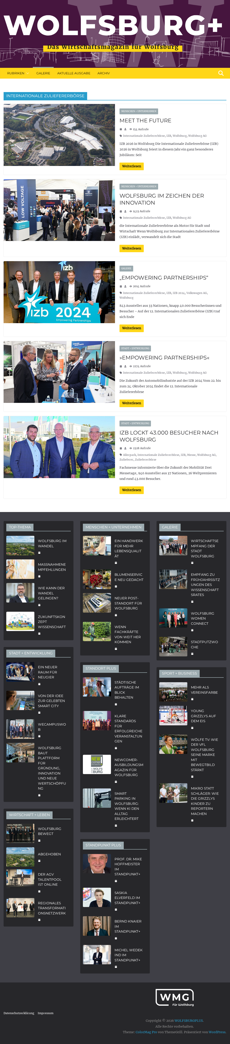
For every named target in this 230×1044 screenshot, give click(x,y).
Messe (191, 455)
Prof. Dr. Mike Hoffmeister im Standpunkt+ (128, 866)
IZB (168, 135)
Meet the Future (145, 120)
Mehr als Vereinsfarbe (204, 690)
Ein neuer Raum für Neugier (47, 672)
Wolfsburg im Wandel (52, 543)
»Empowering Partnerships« (164, 357)
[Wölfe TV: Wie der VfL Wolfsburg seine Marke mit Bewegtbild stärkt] (173, 758)
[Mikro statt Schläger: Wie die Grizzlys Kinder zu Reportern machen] (173, 803)
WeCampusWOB (52, 727)
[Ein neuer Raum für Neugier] (20, 675)
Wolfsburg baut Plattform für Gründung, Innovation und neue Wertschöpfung (52, 768)
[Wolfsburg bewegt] (20, 834)
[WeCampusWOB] (20, 729)
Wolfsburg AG (197, 135)
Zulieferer (126, 459)
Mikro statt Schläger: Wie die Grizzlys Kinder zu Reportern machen (205, 801)
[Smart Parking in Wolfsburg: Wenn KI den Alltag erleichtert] (97, 809)
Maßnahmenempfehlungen (52, 567)
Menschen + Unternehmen (138, 111)
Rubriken (15, 73)
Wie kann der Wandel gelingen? (51, 593)
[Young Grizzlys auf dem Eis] (173, 719)
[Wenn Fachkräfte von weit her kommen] (97, 637)
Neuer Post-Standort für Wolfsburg (128, 603)
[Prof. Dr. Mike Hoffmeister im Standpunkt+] (97, 869)
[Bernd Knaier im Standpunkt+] (97, 929)
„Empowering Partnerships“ (163, 277)
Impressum (45, 1013)
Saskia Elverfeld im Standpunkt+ (127, 898)
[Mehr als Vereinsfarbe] (173, 692)
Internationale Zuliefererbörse (144, 135)
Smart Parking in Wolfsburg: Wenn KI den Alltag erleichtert (127, 806)
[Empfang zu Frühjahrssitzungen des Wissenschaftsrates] (173, 587)
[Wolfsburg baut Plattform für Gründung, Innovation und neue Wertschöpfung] (20, 771)
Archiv (103, 73)
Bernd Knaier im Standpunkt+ (128, 926)
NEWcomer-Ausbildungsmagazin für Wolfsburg (129, 767)
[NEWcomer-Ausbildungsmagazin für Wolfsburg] (97, 770)
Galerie (43, 73)
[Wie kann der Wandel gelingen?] (20, 596)
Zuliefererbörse (145, 459)
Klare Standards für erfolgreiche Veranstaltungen (128, 729)
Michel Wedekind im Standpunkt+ (129, 955)
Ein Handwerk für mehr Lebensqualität (129, 548)
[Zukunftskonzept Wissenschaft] (20, 625)
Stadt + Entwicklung (135, 348)
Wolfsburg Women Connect (202, 618)
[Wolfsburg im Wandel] (20, 546)
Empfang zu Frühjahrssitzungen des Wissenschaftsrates (205, 584)
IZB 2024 (179, 293)
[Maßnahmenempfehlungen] (20, 569)
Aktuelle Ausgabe (73, 73)
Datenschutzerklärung (19, 1013)
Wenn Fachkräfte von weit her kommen (128, 634)
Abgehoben (49, 854)
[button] (26, 73)
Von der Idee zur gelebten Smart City (51, 701)
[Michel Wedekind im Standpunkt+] (97, 958)
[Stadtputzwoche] (173, 647)
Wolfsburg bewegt (49, 831)
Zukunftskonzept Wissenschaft (52, 622)
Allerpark (129, 455)
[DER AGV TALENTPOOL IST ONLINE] (20, 882)
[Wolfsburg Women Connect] (173, 621)
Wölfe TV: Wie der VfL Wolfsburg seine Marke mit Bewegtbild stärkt (204, 754)
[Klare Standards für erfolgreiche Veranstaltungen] (97, 731)
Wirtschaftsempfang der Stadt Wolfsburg (205, 548)
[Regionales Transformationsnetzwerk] (20, 911)
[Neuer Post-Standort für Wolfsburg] (97, 606)
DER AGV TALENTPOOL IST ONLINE (50, 879)
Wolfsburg (180, 135)
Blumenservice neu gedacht (129, 577)
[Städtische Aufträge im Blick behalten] (97, 692)
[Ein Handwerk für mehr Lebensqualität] (97, 551)
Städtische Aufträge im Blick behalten (127, 690)
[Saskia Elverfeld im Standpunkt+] (97, 901)
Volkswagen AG (196, 293)
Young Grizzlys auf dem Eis (203, 716)
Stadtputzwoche (204, 644)
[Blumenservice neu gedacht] (97, 579)
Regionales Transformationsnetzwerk (52, 908)
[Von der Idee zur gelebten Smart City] (20, 704)
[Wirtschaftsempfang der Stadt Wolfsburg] (173, 551)
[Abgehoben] (20, 857)
